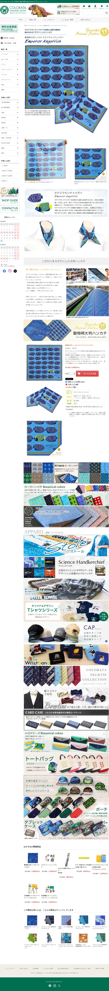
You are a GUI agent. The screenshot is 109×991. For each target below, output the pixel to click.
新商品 (9, 38)
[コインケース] (66, 796)
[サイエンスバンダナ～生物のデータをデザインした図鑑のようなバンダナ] (66, 577)
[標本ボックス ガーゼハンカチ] (66, 483)
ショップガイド (49, 20)
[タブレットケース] (66, 839)
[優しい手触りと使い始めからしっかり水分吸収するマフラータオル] (66, 599)
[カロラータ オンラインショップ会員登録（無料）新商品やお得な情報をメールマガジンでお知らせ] (9, 32)
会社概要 (35, 968)
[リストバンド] (66, 665)
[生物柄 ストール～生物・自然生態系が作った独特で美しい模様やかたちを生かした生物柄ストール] (66, 556)
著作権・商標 (99, 968)
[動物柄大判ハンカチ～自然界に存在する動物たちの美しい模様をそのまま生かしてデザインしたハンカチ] (66, 340)
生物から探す (6, 97)
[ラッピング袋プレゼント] (9, 192)
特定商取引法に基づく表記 (82, 968)
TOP (20, 20)
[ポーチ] (66, 817)
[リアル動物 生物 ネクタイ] (66, 686)
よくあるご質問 (67, 20)
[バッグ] (66, 774)
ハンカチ (39, 25)
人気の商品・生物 (9, 43)
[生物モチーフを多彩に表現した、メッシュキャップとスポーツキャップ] (66, 643)
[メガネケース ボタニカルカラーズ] (66, 752)
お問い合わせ (85, 20)
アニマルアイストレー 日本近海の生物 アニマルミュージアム (100, 867)
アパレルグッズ (32, 25)
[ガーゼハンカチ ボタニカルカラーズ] (66, 505)
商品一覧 (32, 20)
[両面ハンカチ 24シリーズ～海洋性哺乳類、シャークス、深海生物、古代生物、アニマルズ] (66, 527)
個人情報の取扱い (63, 968)
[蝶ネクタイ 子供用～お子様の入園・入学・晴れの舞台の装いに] (66, 708)
